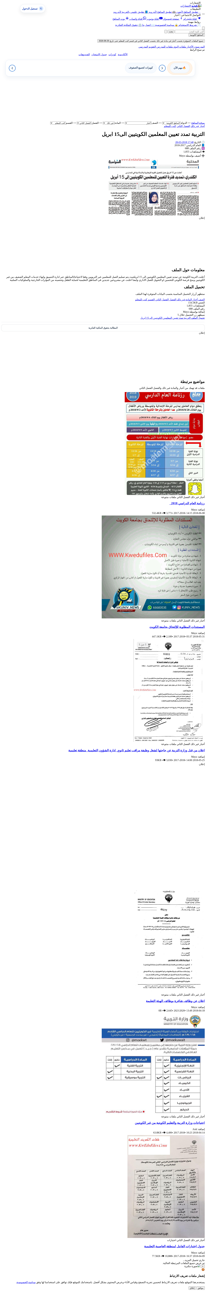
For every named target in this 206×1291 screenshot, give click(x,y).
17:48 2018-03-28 (184, 142)
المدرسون (199, 46)
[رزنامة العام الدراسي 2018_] (165, 494)
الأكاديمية (122, 54)
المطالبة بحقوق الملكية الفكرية (103, 328)
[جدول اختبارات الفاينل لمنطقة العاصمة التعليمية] (166, 1237)
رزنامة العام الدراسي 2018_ (187, 503)
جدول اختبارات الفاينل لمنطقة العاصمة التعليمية (174, 1246)
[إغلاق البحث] (165, 31)
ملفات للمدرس (164, 46)
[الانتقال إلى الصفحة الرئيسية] (197, 5)
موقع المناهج (198, 123)
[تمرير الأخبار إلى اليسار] (12, 68)
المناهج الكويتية (196, 35)
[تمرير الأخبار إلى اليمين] (162, 68)
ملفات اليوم (179, 46)
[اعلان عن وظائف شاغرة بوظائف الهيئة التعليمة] (169, 991)
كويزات (112, 54)
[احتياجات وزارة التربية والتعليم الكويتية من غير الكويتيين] (153, 1113)
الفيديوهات (84, 54)
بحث (171, 31)
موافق (200, 1288)
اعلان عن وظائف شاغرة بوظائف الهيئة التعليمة (175, 1001)
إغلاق (192, 1288)
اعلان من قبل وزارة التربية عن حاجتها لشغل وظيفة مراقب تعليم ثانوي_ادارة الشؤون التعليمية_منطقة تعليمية (136, 750)
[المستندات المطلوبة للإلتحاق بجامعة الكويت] (153, 617)
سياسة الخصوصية (26, 1282)
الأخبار (189, 46)
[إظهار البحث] (203, 28)
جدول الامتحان (99, 54)
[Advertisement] (108, 98)
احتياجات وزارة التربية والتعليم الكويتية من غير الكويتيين (170, 1122)
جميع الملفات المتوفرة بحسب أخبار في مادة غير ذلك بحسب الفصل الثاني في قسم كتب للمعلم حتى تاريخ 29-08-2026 (151, 41)
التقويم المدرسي (147, 46)
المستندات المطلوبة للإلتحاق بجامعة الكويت (177, 627)
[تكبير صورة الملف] (153, 214)
